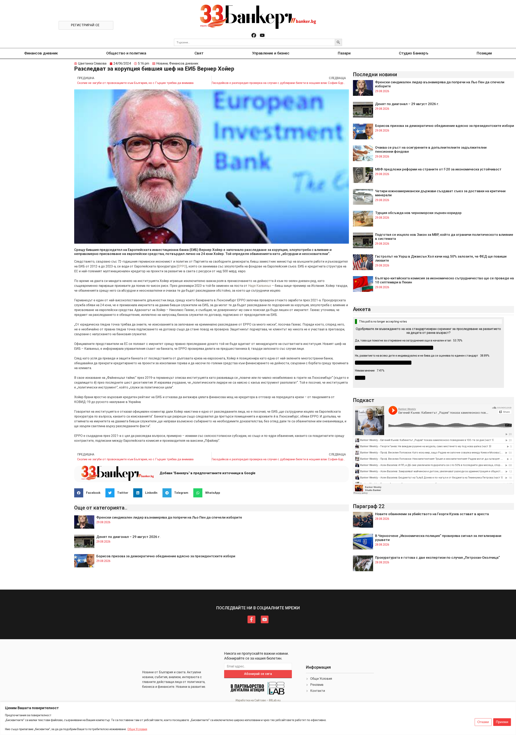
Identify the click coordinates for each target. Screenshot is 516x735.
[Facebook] (253, 35)
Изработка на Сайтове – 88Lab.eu (258, 700)
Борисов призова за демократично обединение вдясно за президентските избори (165, 556)
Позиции (484, 53)
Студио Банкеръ (413, 53)
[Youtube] (262, 35)
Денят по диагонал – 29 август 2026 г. (128, 537)
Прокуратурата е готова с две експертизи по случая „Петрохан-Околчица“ (437, 557)
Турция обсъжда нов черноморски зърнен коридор (418, 213)
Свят (199, 53)
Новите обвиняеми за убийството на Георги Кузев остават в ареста (432, 514)
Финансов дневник (41, 53)
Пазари (344, 53)
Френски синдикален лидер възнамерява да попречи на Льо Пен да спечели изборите (169, 517)
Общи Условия (137, 729)
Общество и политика (126, 53)
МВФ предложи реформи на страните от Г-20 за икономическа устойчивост (438, 169)
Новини (162, 63)
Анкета (362, 309)
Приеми (502, 722)
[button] (88, 492)
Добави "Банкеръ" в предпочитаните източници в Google (207, 473)
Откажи (483, 722)
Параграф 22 (369, 506)
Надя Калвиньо (259, 286)
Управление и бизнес (270, 53)
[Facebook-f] (251, 619)
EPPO (182, 266)
